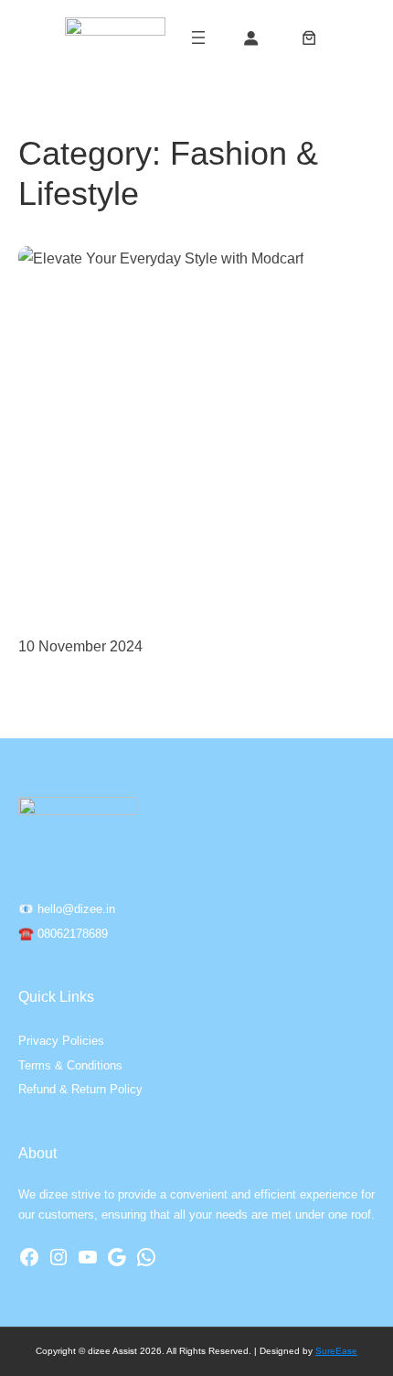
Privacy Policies (61, 1041)
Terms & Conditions (70, 1065)
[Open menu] (198, 37)
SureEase (336, 1351)
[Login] (250, 38)
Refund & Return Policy (80, 1089)
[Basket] (309, 38)
